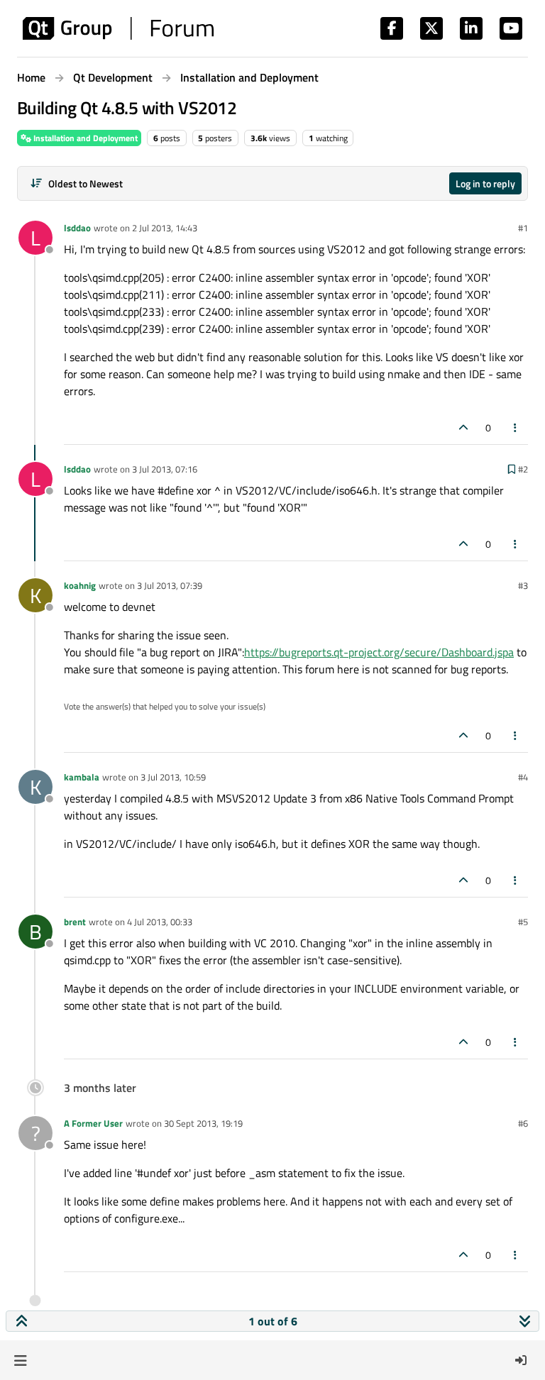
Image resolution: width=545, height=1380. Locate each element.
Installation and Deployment (84, 138)
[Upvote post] (463, 427)
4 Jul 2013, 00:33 (159, 922)
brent (75, 922)
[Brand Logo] (118, 28)
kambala (81, 777)
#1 (523, 228)
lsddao (77, 228)
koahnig (80, 585)
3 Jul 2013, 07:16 (164, 469)
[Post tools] (516, 427)
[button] (20, 1360)
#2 (523, 469)
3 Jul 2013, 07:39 (169, 585)
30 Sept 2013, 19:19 (203, 1123)
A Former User (93, 1123)
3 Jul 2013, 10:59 (173, 777)
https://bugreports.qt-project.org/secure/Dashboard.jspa (379, 652)
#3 (523, 585)
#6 (523, 1123)
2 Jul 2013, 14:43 (164, 228)
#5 (523, 922)
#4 (523, 777)
